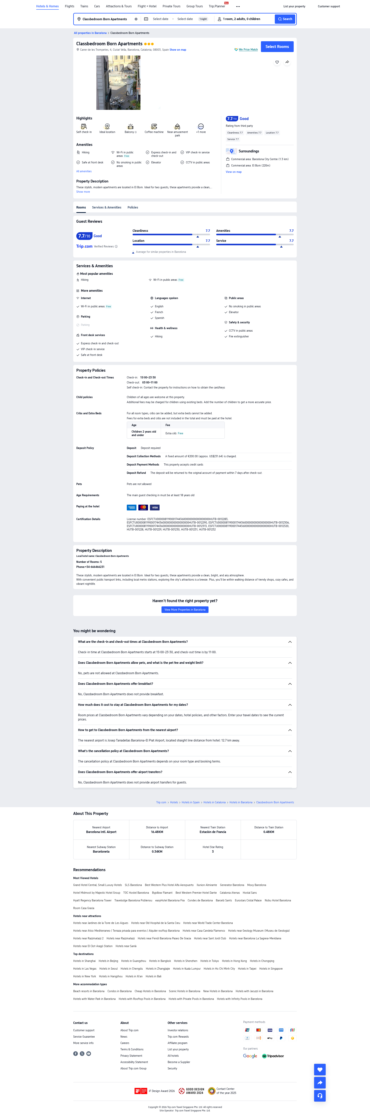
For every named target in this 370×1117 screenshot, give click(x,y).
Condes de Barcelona (200, 900)
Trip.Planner (217, 6)
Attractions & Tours (119, 6)
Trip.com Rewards (178, 1036)
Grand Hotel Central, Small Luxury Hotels (97, 885)
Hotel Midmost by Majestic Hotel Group (96, 892)
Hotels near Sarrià (126, 946)
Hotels (174, 802)
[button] (238, 6)
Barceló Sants (224, 900)
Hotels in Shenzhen (185, 960)
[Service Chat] (320, 1096)
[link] (294, 6)
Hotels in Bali (153, 976)
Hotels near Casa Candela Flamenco (204, 930)
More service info (83, 1043)
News (123, 1036)
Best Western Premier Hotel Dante (196, 892)
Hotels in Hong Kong (234, 960)
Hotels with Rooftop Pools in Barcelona (142, 998)
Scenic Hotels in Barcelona (184, 991)
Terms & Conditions (131, 1049)
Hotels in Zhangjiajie (158, 968)
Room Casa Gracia (83, 908)
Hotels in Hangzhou (111, 976)
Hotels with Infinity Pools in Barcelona (239, 998)
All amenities (84, 171)
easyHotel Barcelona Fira (170, 900)
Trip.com (161, 802)
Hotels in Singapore (271, 968)
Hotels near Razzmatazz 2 (88, 938)
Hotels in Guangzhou (133, 960)
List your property (178, 1049)
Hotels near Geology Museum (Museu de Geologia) (259, 930)
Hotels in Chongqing (262, 960)
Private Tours (171, 6)
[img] (118, 82)
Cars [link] (97, 6)
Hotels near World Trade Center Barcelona (208, 923)
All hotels (173, 1055)
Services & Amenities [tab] (106, 207)
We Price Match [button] (248, 49)
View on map (234, 171)
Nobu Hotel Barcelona (278, 900)
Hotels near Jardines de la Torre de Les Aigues (100, 923)
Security (172, 1068)
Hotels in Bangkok (160, 960)
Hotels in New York (84, 976)
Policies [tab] (133, 207)
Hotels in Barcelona (241, 802)
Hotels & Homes (47, 6)
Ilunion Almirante (207, 885)
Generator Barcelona (232, 885)
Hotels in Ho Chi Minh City (219, 968)
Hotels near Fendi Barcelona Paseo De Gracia (164, 938)
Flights (69, 6)
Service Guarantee (84, 1036)
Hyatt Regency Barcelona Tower (92, 900)
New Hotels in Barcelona (218, 991)
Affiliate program (178, 1043)
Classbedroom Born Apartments (109, 43)
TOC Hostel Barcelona (136, 892)
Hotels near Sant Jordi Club (210, 938)
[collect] (320, 1069)
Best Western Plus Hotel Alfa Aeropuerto (169, 885)
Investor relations (178, 1030)
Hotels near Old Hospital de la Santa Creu (155, 923)
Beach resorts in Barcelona (88, 991)
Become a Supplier (179, 1062)
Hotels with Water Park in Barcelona (94, 998)
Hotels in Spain (191, 802)
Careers (124, 1043)
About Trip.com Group (133, 1068)
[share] (320, 1082)
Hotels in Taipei (247, 968)
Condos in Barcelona (120, 991)
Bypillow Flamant (162, 892)
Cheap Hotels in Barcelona (150, 991)
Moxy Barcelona (256, 885)
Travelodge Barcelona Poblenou (133, 900)
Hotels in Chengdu (132, 968)
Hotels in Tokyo (209, 960)
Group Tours (195, 6)
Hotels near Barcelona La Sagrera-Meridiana (255, 938)
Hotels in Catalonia (215, 802)
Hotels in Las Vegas (84, 968)
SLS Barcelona (133, 885)
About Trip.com (129, 1030)
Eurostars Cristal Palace (248, 900)
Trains (84, 6)
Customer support (83, 1030)
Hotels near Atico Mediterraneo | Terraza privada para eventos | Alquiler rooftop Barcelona (126, 930)
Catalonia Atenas (230, 892)
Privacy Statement (131, 1055)
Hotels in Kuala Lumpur (187, 968)
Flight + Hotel (147, 6)
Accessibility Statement (134, 1062)
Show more (83, 191)
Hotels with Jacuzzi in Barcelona (254, 991)
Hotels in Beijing (108, 960)
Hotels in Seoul (108, 968)
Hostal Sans (250, 892)
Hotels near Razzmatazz (121, 938)
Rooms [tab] (81, 207)
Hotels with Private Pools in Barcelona (191, 998)
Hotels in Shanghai (84, 960)
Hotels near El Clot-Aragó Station (93, 946)
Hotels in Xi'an (134, 976)
